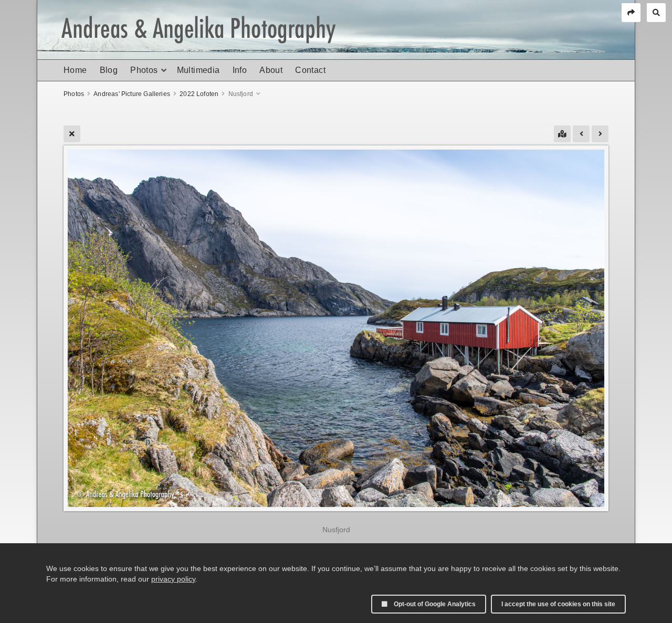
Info (240, 70)
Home (75, 70)
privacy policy (173, 579)
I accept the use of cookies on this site (558, 604)
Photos (144, 70)
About (270, 70)
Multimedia (198, 70)
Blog (109, 70)
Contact (310, 70)
